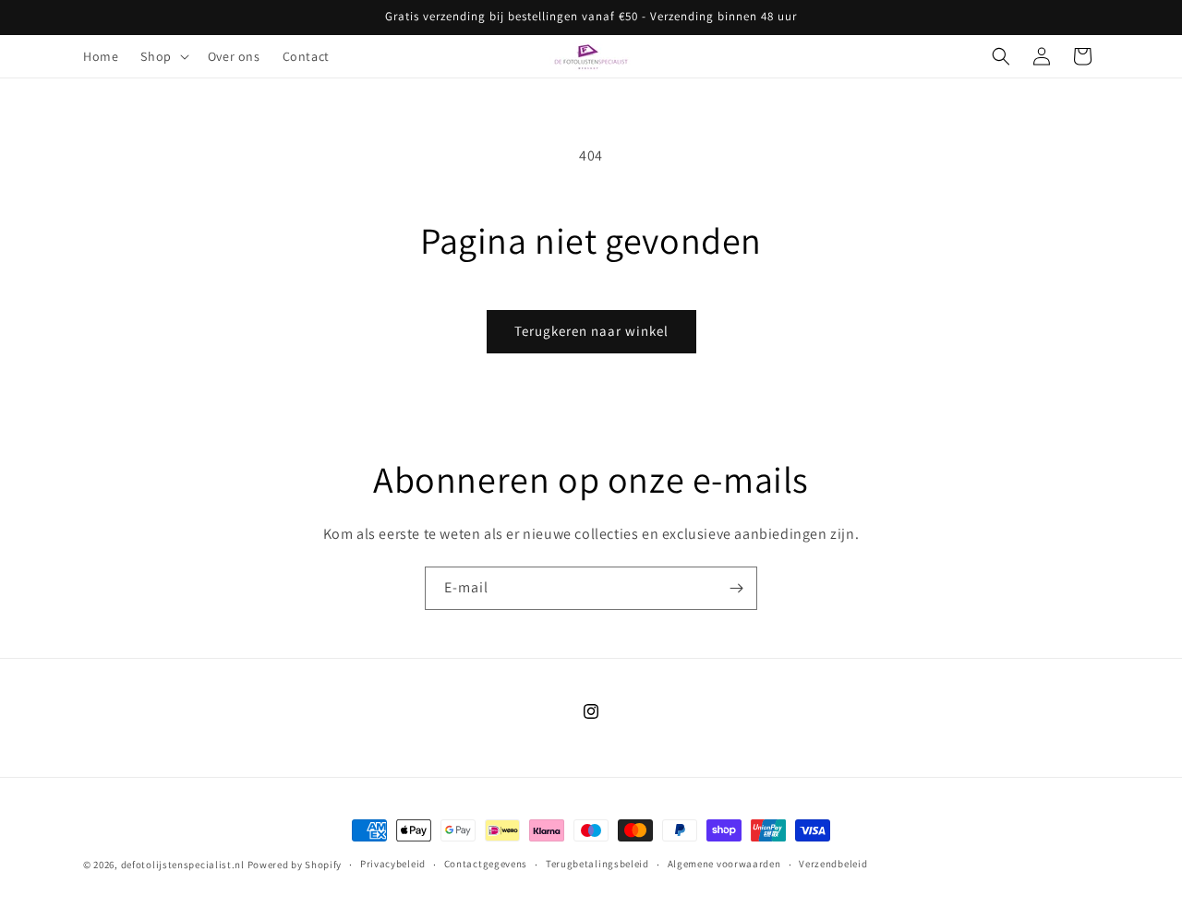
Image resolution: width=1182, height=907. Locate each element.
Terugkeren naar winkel (591, 331)
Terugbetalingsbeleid (597, 863)
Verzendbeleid (833, 863)
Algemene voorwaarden (724, 863)
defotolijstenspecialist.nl (183, 864)
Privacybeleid (393, 863)
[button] (162, 56)
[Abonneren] (736, 588)
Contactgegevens (486, 863)
